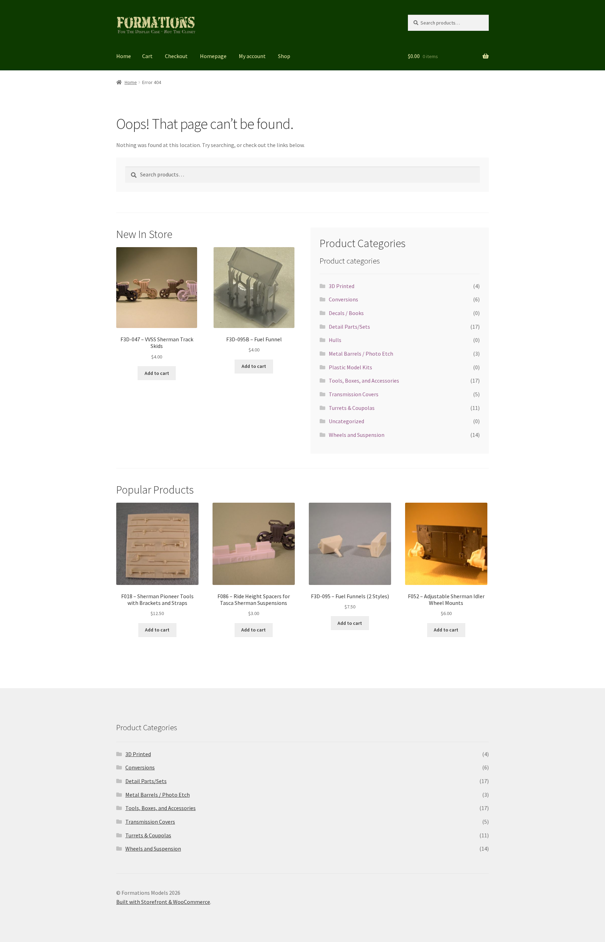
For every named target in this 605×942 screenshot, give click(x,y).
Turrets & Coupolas (352, 407)
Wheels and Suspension (356, 434)
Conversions (343, 299)
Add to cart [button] (157, 373)
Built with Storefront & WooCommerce (163, 901)
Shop (284, 56)
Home (123, 56)
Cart (147, 56)
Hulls (335, 339)
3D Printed (341, 285)
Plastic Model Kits (350, 367)
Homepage (213, 56)
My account (252, 56)
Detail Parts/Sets (349, 326)
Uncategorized (346, 421)
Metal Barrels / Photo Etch (361, 353)
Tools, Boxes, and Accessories (364, 380)
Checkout (176, 56)
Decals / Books (346, 312)
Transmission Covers (353, 394)
